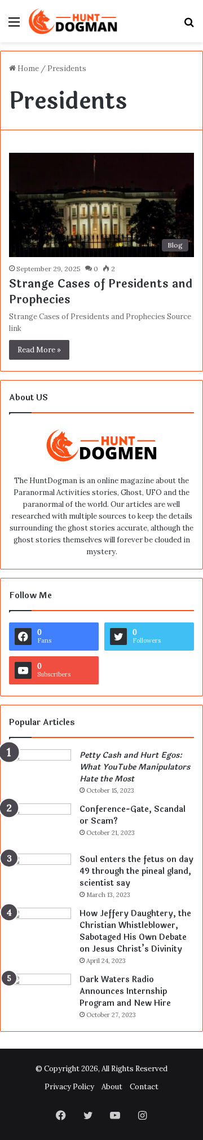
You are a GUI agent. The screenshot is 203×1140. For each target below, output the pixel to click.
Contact (144, 1087)
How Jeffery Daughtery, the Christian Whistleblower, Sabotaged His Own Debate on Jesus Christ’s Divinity (135, 931)
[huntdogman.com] (73, 21)
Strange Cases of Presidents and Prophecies (100, 291)
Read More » (39, 350)
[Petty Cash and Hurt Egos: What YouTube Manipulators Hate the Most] (40, 770)
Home (27, 68)
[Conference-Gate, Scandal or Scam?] (40, 824)
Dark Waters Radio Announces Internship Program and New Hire (125, 991)
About (112, 1087)
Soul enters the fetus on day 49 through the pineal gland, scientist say (136, 871)
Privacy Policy (69, 1087)
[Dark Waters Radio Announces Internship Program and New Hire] (40, 995)
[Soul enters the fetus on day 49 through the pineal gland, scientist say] (40, 875)
